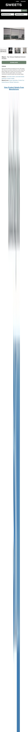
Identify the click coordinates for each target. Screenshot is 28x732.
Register (23, 1)
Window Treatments (14, 82)
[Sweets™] (14, 4)
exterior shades (10, 78)
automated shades (11, 76)
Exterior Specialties (13, 80)
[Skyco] (14, 457)
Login (17, 1)
